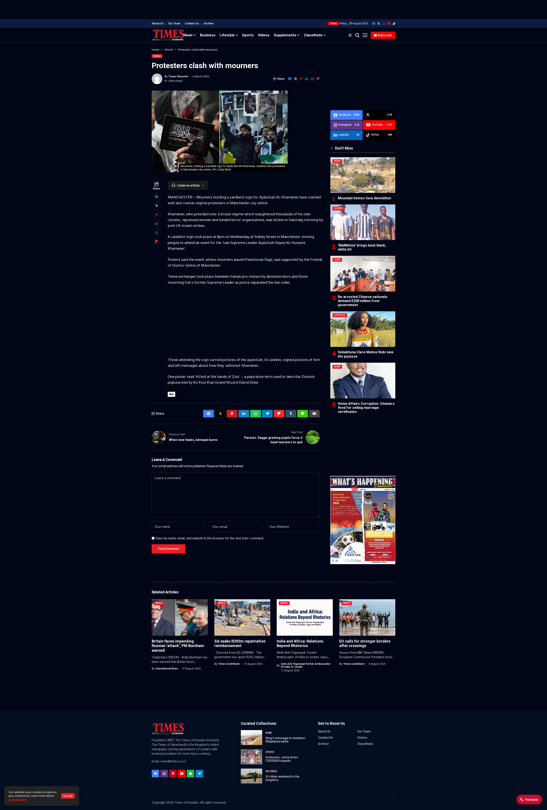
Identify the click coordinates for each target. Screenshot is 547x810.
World (169, 49)
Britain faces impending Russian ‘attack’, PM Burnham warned (178, 646)
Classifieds (365, 743)
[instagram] (383, 23)
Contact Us (192, 23)
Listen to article (188, 185)
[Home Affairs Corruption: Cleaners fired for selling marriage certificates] (362, 380)
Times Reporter (178, 76)
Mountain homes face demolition (364, 198)
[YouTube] (389, 23)
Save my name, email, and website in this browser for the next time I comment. (210, 538)
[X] (378, 23)
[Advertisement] (273, 9)
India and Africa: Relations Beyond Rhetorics (300, 643)
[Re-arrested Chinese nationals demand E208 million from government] (362, 273)
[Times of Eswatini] (168, 35)
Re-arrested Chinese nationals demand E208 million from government (362, 301)
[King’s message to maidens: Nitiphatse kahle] (251, 737)
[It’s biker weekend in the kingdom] (251, 776)
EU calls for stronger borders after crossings (364, 643)
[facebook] (373, 23)
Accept (68, 795)
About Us (157, 23)
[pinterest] (173, 773)
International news (167, 668)
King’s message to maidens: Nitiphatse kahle (286, 739)
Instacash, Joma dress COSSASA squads (282, 759)
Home (155, 49)
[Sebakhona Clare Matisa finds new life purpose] (362, 329)
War (171, 394)
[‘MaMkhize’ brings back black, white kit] (362, 222)
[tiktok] (394, 23)
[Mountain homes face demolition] (362, 175)
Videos (362, 737)
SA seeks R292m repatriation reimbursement (240, 643)
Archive (208, 23)
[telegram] (199, 773)
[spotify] (190, 773)
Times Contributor (229, 663)
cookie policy (18, 799)
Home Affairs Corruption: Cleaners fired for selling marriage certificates (366, 408)
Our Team (174, 23)
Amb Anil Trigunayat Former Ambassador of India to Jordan (305, 665)
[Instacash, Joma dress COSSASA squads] (251, 756)
